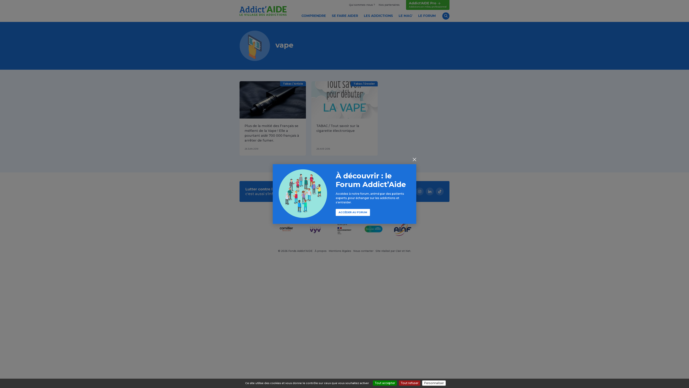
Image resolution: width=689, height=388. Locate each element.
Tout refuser (409, 383)
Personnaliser (434, 383)
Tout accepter (385, 383)
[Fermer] (414, 160)
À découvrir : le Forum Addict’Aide (371, 180)
